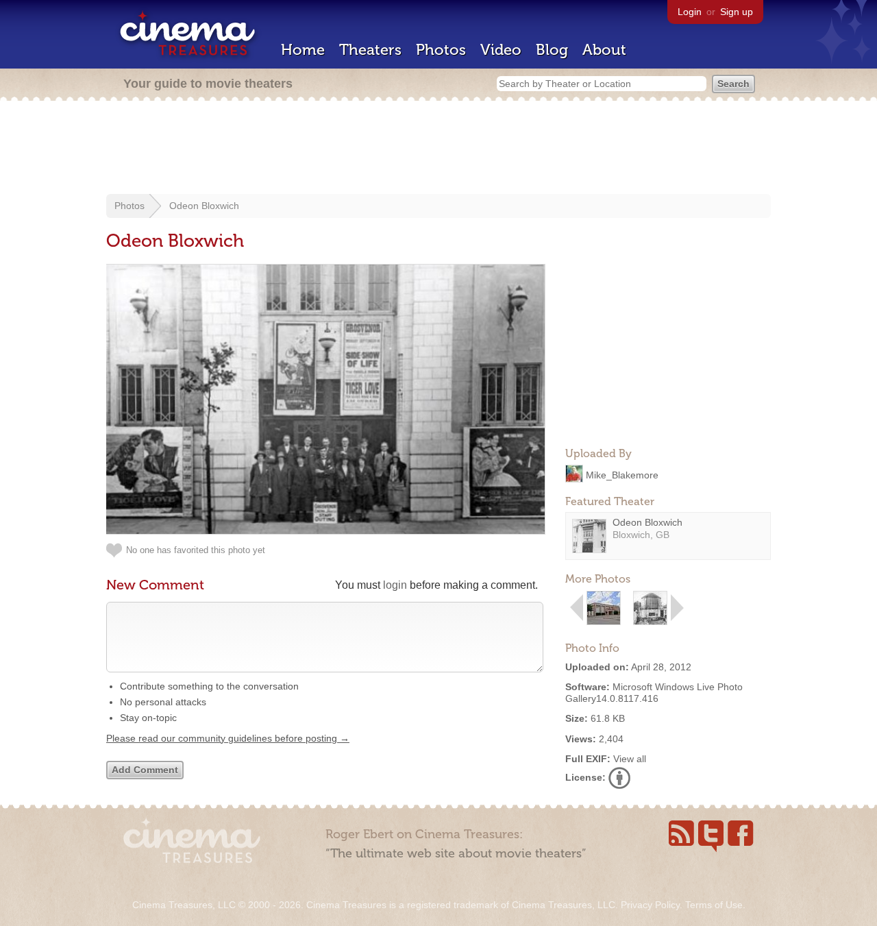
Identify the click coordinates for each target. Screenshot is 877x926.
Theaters (370, 49)
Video (500, 49)
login (395, 585)
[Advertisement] (438, 149)
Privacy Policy (650, 904)
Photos (441, 49)
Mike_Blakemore (622, 474)
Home (303, 49)
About (604, 49)
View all (629, 758)
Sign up (736, 11)
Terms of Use (714, 904)
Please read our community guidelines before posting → (227, 738)
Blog (552, 49)
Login (690, 11)
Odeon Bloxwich (204, 205)
